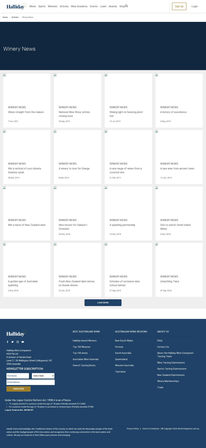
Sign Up (179, 6)
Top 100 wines (80, 353)
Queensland (121, 359)
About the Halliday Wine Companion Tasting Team (175, 355)
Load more (103, 303)
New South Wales (124, 340)
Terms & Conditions (150, 429)
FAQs (160, 340)
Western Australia (124, 365)
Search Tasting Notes (84, 365)
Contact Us (163, 347)
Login (195, 6)
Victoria (119, 347)
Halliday (16, 6)
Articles (64, 6)
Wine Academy (79, 6)
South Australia (123, 353)
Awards (113, 6)
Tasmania (120, 371)
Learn (103, 6)
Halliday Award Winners (85, 340)
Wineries (52, 6)
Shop (122, 6)
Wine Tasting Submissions (171, 362)
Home (5, 17)
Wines (32, 6)
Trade (160, 387)
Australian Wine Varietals (86, 359)
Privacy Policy (133, 429)
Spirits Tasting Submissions (172, 368)
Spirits (42, 6)
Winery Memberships (168, 381)
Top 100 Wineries (81, 347)
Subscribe (18, 389)
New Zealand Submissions (171, 375)
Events (94, 6)
